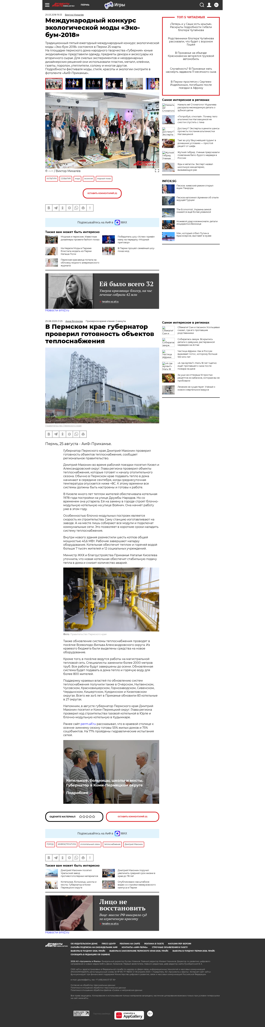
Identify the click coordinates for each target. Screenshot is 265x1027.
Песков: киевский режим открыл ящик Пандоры (194, 186)
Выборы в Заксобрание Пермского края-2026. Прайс (138, 951)
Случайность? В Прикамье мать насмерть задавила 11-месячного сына (191, 70)
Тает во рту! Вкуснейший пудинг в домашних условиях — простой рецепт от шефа (197, 143)
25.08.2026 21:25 (54, 321)
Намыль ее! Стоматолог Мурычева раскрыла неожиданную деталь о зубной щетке (197, 107)
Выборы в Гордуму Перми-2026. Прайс (194, 951)
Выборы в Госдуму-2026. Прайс (88, 951)
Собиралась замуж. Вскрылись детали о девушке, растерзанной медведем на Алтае (196, 342)
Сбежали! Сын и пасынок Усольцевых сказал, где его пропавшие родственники (199, 330)
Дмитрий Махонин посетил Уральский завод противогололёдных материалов (79, 873)
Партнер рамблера (101, 1014)
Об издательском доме (84, 944)
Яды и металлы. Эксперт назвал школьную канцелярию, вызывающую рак (195, 167)
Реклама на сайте (130, 944)
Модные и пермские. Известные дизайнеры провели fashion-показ (80, 238)
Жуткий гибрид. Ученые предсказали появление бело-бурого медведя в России (199, 155)
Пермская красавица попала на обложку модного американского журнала (80, 262)
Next (152, 124)
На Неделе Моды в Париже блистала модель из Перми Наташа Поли (76, 251)
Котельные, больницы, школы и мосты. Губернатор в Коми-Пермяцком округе (104, 782)
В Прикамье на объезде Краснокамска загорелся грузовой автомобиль (191, 56)
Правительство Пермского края (63, 425)
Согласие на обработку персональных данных (93, 985)
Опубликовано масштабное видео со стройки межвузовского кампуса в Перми (137, 884)
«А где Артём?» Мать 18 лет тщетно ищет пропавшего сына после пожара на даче (197, 366)
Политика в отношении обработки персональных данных (98, 988)
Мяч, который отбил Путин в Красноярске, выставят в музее (193, 234)
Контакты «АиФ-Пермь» (135, 947)
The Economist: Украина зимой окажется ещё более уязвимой (193, 210)
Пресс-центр (109, 944)
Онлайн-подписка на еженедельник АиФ (94, 947)
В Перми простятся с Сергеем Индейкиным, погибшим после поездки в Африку (191, 85)
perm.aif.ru (88, 724)
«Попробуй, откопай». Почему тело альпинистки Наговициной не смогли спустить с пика (197, 119)
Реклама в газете (154, 944)
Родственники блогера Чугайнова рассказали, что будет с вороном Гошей (191, 41)
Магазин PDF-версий (179, 944)
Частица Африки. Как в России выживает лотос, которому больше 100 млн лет (197, 354)
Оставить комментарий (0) (102, 193)
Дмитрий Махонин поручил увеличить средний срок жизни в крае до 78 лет (136, 873)
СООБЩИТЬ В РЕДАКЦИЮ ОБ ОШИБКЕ (90, 954)
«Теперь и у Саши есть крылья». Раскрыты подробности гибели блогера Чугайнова (191, 27)
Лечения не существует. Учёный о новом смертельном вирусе (196, 388)
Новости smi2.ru (57, 310)
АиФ (50, 171)
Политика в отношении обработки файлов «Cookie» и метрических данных (106, 990)
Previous (52, 124)
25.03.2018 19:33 (53, 14)
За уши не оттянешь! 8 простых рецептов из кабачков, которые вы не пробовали (199, 378)
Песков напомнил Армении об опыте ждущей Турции (197, 198)
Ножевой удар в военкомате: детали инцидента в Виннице (197, 222)
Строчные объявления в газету (170, 947)
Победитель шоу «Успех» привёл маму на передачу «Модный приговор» (136, 239)
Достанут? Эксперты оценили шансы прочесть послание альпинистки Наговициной (198, 131)
